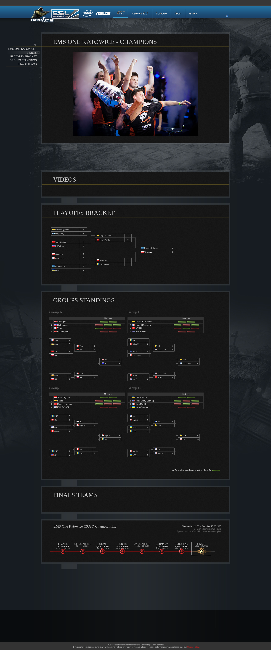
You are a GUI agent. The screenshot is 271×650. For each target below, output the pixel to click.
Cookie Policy (193, 647)
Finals (121, 13)
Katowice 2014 (140, 13)
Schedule (161, 13)
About (178, 13)
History (193, 13)
